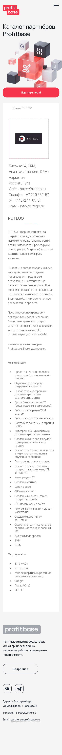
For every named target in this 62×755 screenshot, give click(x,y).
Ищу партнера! (31, 92)
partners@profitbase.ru (25, 719)
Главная (17, 108)
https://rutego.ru (33, 188)
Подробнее (20, 669)
